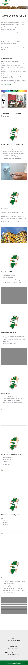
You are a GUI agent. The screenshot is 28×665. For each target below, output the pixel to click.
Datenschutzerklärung (16, 663)
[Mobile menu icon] (25, 3)
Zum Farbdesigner (6, 84)
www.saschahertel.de (21, 661)
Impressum (9, 663)
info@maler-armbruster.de (14, 648)
